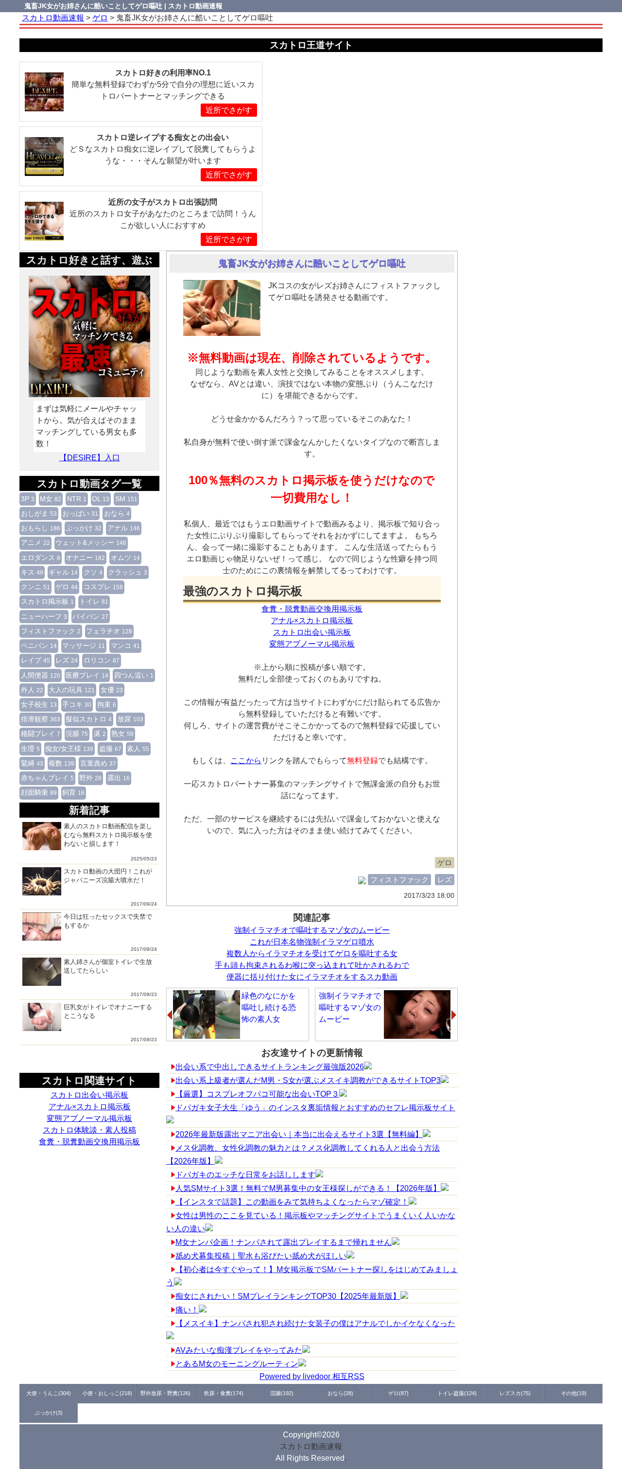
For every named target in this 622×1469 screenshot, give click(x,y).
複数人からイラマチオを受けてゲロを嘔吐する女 (311, 953)
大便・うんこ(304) (48, 1393)
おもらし (40, 528)
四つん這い (134, 675)
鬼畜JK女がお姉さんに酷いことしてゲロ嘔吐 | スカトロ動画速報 (123, 6)
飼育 (73, 792)
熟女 (122, 733)
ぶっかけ (84, 528)
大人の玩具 (72, 690)
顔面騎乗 (39, 792)
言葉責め (98, 763)
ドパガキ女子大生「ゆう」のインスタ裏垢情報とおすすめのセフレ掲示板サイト (315, 1107)
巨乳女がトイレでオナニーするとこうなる (108, 1011)
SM (126, 499)
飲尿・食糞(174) (223, 1393)
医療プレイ (87, 675)
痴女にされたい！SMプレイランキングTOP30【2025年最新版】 (287, 1296)
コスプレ (103, 587)
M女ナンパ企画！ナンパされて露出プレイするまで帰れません (283, 1242)
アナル (123, 528)
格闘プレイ (40, 733)
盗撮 (110, 748)
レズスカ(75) (515, 1393)
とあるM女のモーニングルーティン (236, 1364)
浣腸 (77, 733)
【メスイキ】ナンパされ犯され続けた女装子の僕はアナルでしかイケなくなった (315, 1323)
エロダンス (40, 557)
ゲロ (66, 587)
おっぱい (80, 513)
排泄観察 (40, 719)
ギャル (63, 572)
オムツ (125, 557)
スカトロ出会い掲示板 (89, 1095)
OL (100, 499)
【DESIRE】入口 (89, 458)
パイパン (90, 616)
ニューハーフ (44, 616)
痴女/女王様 (69, 748)
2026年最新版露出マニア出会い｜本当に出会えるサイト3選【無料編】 (299, 1134)
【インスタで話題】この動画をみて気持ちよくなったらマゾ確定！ (292, 1202)
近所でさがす (229, 110)
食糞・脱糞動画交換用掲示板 (89, 1141)
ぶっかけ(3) (49, 1413)
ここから (245, 760)
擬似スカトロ (89, 719)
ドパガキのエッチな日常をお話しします (245, 1175)
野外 (90, 778)
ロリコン (102, 660)
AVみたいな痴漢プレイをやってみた (238, 1350)
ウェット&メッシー (90, 542)
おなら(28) (340, 1393)
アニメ (35, 542)
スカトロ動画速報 (311, 1446)
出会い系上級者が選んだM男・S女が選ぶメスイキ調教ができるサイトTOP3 (308, 1080)
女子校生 (39, 704)
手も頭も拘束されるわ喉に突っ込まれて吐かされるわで (312, 965)
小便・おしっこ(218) (107, 1393)
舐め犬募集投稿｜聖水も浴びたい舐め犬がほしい (260, 1256)
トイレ (93, 601)
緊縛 (32, 763)
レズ (66, 660)
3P (28, 499)
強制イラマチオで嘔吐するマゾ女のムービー (312, 930)
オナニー (85, 557)
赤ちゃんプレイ (47, 778)
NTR (76, 499)
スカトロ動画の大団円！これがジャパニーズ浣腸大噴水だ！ (108, 876)
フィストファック (51, 631)
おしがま (39, 513)
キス (32, 572)
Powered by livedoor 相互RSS (311, 1376)
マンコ (125, 645)
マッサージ (83, 645)
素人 (138, 748)
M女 (50, 499)
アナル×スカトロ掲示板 (90, 1106)
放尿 (130, 719)
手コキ (76, 704)
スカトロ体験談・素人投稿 (89, 1130)
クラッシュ (127, 572)
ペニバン (39, 645)
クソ (93, 572)
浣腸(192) (282, 1393)
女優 (112, 690)
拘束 (106, 704)
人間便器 (40, 675)
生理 (30, 748)
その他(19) (574, 1393)
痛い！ (187, 1310)
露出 (118, 778)
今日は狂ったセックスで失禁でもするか (108, 921)
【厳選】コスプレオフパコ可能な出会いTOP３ (257, 1094)
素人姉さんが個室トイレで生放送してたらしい (108, 966)
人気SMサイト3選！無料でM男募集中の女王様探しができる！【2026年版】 (308, 1188)
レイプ (35, 660)
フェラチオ (109, 631)
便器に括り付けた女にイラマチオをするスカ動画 (311, 977)
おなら (117, 513)
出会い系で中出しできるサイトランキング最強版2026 (269, 1067)
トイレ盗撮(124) (457, 1393)
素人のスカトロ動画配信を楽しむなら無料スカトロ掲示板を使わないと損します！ (108, 834)
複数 (61, 763)
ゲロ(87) (398, 1393)
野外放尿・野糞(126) (165, 1393)
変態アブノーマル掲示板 (89, 1118)
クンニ (35, 587)
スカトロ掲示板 (47, 601)
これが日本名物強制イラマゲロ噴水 (312, 942)
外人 (32, 690)
